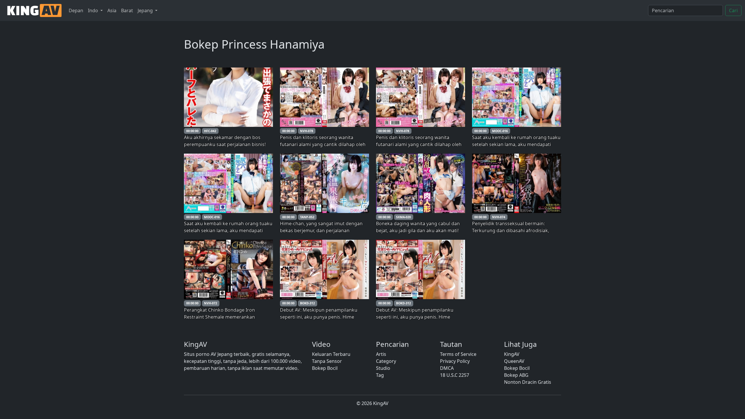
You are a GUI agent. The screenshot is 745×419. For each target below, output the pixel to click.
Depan (76, 10)
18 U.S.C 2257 (454, 375)
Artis (381, 354)
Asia (111, 10)
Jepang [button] (146, 10)
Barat (127, 10)
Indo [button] (93, 10)
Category (386, 361)
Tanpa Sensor (327, 361)
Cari (733, 10)
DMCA (447, 368)
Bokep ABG (516, 375)
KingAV (511, 354)
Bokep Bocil (325, 368)
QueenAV (514, 361)
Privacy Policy (455, 361)
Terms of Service (458, 354)
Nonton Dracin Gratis (527, 382)
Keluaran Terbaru (331, 354)
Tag (380, 375)
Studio (383, 368)
